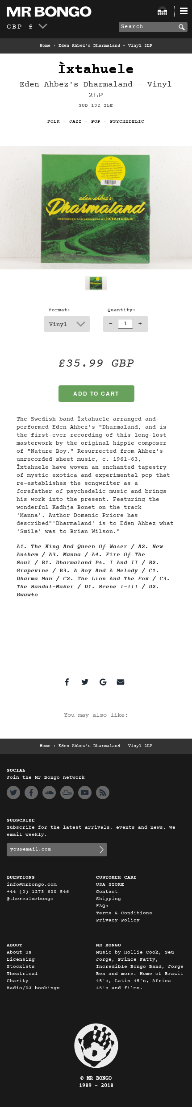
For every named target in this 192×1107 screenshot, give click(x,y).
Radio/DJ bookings (33, 988)
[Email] (120, 682)
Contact (107, 891)
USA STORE (110, 884)
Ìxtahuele (96, 69)
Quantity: (122, 310)
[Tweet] (85, 682)
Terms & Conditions (124, 913)
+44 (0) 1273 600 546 (38, 891)
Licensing (21, 959)
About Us (19, 952)
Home (45, 46)
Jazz (75, 121)
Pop (95, 121)
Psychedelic (127, 121)
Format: (60, 310)
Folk (53, 121)
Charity (18, 981)
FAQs (102, 906)
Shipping (108, 899)
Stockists (21, 966)
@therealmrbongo (30, 899)
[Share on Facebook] (67, 682)
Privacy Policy (118, 920)
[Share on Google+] (102, 682)
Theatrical (22, 974)
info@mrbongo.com (32, 884)
